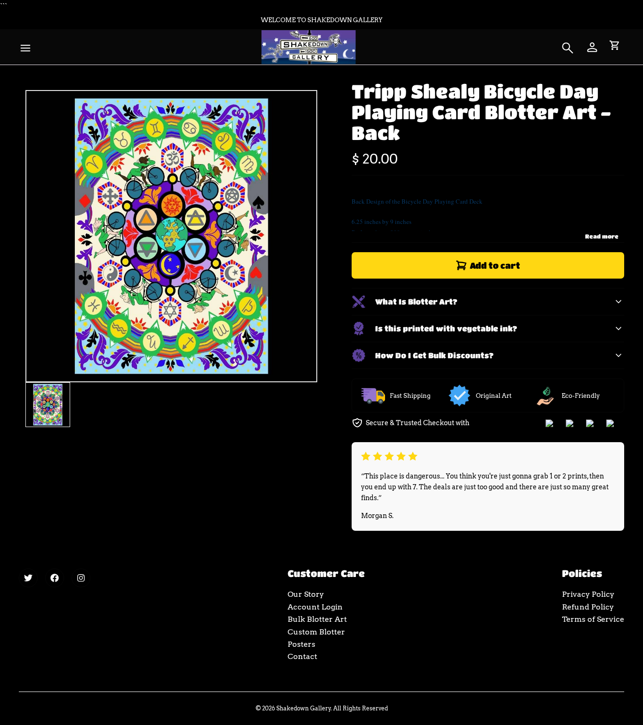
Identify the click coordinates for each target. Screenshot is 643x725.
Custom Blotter (316, 631)
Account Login (315, 606)
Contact (302, 656)
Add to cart (495, 265)
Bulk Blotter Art (317, 619)
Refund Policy (588, 606)
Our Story (306, 594)
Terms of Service (593, 619)
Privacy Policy (588, 594)
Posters (301, 644)
